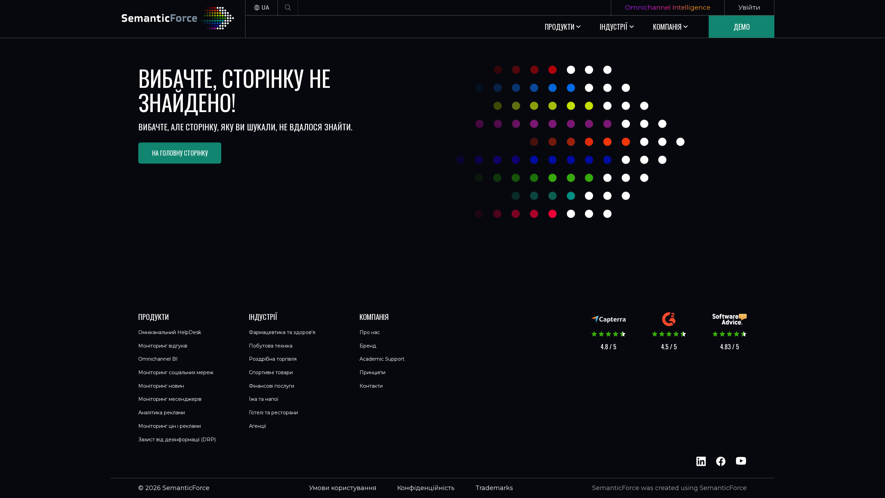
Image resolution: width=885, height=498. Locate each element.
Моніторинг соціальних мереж (175, 372)
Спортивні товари (271, 372)
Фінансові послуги (271, 386)
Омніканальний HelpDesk (169, 332)
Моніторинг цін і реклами (169, 426)
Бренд (368, 346)
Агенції (257, 426)
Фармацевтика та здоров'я (282, 332)
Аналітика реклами (161, 412)
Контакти (371, 386)
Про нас (370, 332)
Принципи (372, 372)
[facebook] (721, 461)
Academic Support (382, 359)
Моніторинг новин (161, 386)
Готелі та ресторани (273, 412)
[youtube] (740, 461)
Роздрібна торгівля (273, 359)
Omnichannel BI (158, 359)
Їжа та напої (263, 399)
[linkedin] (701, 461)
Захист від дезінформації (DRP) (177, 439)
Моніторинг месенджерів (170, 399)
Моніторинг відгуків (162, 346)
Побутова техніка (270, 346)
